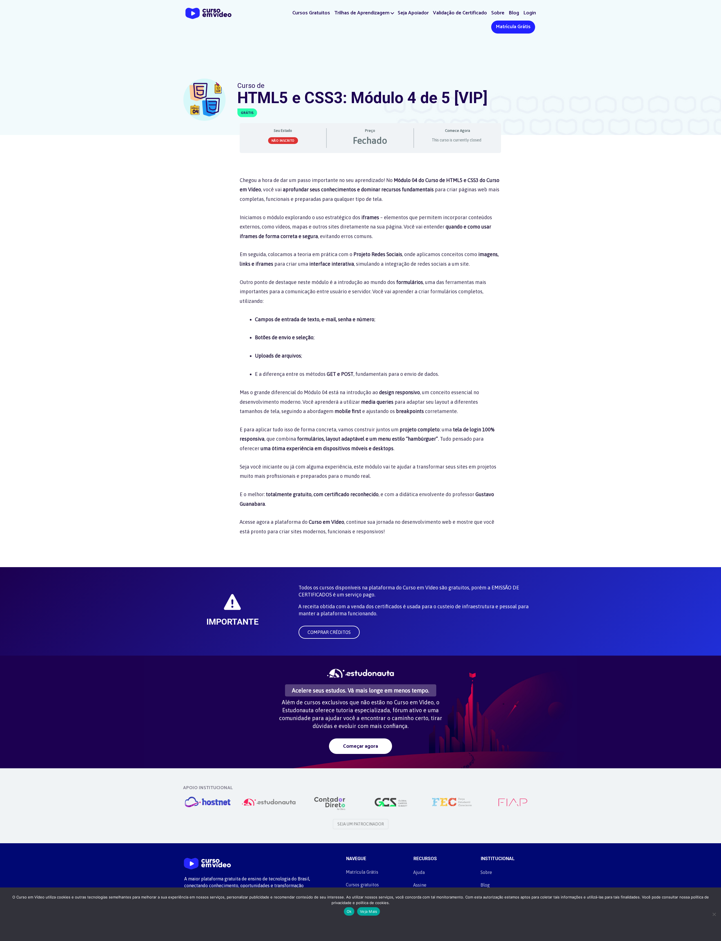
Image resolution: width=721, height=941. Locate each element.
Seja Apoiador (413, 13)
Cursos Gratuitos (311, 13)
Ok (349, 911)
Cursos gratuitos (362, 884)
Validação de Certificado (460, 13)
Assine (419, 884)
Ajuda (419, 872)
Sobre (497, 13)
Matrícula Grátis (513, 27)
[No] (714, 914)
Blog (514, 13)
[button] (392, 13)
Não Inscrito (283, 140)
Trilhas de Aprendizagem (362, 13)
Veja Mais (368, 911)
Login (529, 13)
